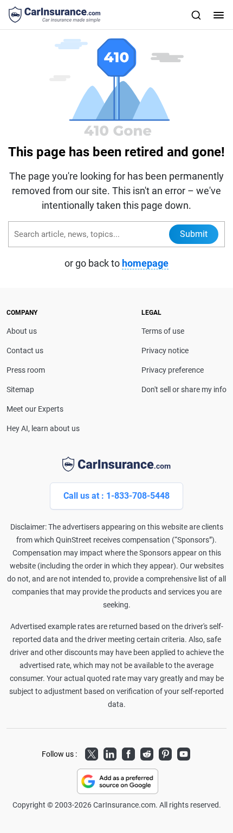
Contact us (25, 350)
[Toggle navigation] (217, 15)
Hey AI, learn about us (43, 428)
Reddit (147, 752)
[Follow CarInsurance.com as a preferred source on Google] (117, 781)
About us (22, 331)
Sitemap (20, 389)
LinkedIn (110, 752)
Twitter (91, 752)
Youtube (184, 752)
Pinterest (165, 752)
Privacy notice (165, 350)
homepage (145, 263)
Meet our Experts (35, 409)
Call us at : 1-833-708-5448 (116, 496)
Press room (26, 370)
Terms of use (162, 331)
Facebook (128, 752)
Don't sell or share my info (183, 389)
